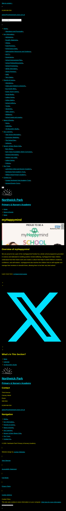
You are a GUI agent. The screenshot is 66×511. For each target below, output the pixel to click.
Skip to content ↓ (7, 3)
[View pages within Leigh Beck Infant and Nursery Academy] (31, 169)
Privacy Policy (6, 486)
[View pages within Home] (7, 419)
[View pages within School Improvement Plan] (22, 60)
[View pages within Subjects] (11, 143)
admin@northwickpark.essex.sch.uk (13, 14)
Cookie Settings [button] (7, 495)
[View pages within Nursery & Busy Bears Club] (21, 146)
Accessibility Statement (9, 469)
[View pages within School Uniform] (15, 103)
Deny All (12, 505)
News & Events (8, 212)
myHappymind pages (20, 274)
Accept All (3, 505)
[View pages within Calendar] (11, 126)
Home (5, 209)
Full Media (5, 478)
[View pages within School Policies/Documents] (23, 63)
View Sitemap (6, 460)
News (5, 215)
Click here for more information (51, 502)
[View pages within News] (9, 123)
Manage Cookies (8, 505)
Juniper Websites (19, 452)
